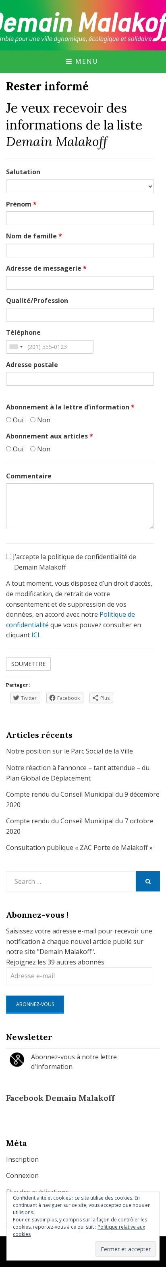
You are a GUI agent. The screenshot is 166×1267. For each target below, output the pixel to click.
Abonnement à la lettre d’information (70, 407)
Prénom (21, 204)
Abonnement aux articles (49, 436)
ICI (35, 634)
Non (42, 419)
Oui (17, 419)
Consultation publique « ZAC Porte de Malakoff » (79, 847)
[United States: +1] (15, 346)
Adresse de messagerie (46, 268)
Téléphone (23, 332)
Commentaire (29, 476)
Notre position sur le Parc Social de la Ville (69, 751)
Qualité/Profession (37, 300)
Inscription (22, 1159)
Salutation (23, 171)
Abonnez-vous (35, 1004)
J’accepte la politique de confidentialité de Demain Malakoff (73, 562)
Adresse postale (32, 364)
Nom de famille (34, 236)
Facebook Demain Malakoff (60, 1098)
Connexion (22, 1175)
